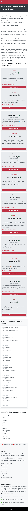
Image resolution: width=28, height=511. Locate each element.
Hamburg (4, 423)
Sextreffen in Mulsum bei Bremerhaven (10, 340)
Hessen (3, 425)
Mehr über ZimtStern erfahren (8, 104)
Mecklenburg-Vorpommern (7, 427)
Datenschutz (13, 509)
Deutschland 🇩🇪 (11, 444)
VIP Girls (3, 475)
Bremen (3, 422)
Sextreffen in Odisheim (6, 394)
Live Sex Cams (4, 473)
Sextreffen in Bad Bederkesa (8, 377)
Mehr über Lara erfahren (7, 311)
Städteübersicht (4, 468)
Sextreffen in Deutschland (6, 477)
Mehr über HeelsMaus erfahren (8, 125)
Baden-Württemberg (6, 415)
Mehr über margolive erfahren (8, 250)
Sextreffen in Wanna (6, 347)
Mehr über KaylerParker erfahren (9, 145)
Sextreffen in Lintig (6, 404)
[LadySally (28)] (14, 278)
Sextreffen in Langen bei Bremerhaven (10, 354)
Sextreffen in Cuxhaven (7, 363)
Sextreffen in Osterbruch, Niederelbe (9, 397)
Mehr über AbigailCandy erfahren (9, 229)
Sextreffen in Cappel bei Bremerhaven (10, 327)
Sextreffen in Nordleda (6, 357)
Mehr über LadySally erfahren (8, 291)
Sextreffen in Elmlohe (6, 380)
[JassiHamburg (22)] (14, 174)
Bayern (3, 417)
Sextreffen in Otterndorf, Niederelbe (9, 387)
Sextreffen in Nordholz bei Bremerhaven (10, 330)
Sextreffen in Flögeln (6, 360)
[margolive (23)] (14, 237)
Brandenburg (4, 420)
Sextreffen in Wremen (6, 350)
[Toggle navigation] (25, 2)
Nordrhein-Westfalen (6, 430)
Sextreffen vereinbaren (14, 87)
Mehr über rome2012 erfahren (8, 270)
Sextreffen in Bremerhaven (7, 390)
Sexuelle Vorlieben (5, 471)
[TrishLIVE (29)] (14, 153)
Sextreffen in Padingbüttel (7, 337)
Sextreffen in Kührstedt (6, 400)
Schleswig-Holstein (6, 438)
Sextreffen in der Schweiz (6, 480)
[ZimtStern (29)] (14, 92)
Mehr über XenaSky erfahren (8, 84)
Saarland (4, 433)
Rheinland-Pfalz (5, 431)
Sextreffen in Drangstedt (7, 367)
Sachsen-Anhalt (5, 436)
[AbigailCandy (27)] (14, 215)
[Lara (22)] (14, 299)
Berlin (3, 419)
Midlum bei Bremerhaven (14, 74)
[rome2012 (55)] (14, 258)
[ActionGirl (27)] (14, 194)
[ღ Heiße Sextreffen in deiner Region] (9, 1)
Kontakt (9, 509)
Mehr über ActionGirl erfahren (8, 207)
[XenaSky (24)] (14, 70)
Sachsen (3, 435)
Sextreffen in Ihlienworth (7, 383)
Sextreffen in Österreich (6, 479)
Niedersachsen (5, 428)
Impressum (18, 509)
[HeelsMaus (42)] (14, 112)
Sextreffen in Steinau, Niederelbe (8, 370)
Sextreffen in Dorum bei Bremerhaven (10, 333)
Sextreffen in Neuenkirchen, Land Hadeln (10, 373)
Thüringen (4, 439)
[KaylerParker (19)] (14, 133)
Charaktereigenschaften (6, 469)
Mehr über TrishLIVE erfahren (8, 166)
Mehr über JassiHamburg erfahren (9, 187)
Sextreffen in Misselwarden (7, 344)
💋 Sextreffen (4, 444)
